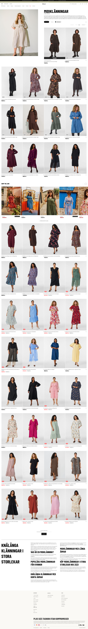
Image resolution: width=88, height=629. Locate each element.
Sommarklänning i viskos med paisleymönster (72, 256)
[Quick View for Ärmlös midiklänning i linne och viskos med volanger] (22, 521)
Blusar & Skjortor (36, 596)
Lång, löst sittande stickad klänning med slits (8, 99)
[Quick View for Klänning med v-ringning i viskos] (43, 483)
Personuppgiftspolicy (36, 627)
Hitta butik (62, 601)
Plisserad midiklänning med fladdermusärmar (30, 445)
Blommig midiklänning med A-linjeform (71, 521)
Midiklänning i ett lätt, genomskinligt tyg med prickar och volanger (10, 370)
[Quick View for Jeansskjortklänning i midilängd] (64, 369)
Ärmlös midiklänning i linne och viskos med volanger (9, 521)
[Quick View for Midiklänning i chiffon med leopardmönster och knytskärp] (64, 483)
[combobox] (74, 4)
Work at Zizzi (35, 612)
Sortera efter (83, 24)
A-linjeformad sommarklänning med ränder (51, 445)
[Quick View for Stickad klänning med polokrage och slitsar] (86, 60)
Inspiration (6, 3)
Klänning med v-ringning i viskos (28, 483)
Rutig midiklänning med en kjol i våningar (50, 61)
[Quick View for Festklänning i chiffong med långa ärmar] (64, 408)
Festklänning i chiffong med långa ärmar (50, 408)
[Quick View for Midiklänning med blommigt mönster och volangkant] (43, 293)
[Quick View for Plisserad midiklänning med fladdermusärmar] (43, 445)
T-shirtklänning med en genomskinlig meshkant (51, 174)
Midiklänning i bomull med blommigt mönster (8, 331)
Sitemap (49, 627)
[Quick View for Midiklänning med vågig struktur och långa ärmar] (86, 174)
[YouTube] (83, 625)
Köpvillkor (41, 627)
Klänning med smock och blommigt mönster (72, 331)
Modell (79, 24)
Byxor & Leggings (36, 599)
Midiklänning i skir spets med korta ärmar (29, 369)
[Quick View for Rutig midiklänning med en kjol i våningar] (64, 61)
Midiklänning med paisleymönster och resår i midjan (31, 99)
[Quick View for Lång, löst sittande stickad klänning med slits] (22, 99)
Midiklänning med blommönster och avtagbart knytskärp (53, 99)
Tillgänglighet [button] (63, 604)
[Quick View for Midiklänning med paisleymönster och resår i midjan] (43, 99)
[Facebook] (80, 625)
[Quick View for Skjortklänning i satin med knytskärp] (22, 174)
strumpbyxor (67, 556)
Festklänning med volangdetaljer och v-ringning (30, 174)
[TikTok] (82, 625)
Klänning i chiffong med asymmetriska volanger (73, 293)
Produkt (76, 24)
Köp (2, 3)
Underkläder (35, 604)
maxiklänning (32, 556)
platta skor (80, 17)
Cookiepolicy (44, 627)
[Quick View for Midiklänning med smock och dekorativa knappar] (43, 408)
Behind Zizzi (35, 609)
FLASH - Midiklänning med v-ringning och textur (73, 369)
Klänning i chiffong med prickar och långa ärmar (73, 99)
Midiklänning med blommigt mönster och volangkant (31, 293)
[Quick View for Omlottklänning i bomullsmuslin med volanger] (64, 293)
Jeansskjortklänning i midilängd (49, 369)
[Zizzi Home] (44, 3)
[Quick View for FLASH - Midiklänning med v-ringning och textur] (86, 369)
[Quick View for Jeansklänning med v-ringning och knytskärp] (86, 137)
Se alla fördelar (50, 596)
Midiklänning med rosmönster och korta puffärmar (52, 256)
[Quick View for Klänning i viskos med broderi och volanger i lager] (22, 137)
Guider (11, 3)
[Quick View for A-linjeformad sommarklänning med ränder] (64, 445)
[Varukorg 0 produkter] (86, 4)
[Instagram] (79, 625)
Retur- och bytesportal (64, 598)
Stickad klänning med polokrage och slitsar (72, 60)
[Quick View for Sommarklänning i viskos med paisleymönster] (86, 256)
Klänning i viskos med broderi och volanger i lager (9, 137)
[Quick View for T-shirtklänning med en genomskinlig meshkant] (64, 174)
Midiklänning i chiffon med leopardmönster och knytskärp (53, 483)
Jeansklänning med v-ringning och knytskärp (72, 137)
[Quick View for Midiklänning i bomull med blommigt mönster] (22, 331)
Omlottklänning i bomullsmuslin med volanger (51, 293)
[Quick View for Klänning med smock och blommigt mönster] (86, 331)
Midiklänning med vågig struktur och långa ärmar (73, 174)
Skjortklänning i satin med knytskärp (7, 174)
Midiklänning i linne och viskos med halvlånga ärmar (73, 445)
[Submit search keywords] (70, 3)
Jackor (35, 598)
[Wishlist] (64, 29)
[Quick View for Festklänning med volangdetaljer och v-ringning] (43, 174)
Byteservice (63, 596)
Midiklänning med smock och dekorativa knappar (30, 408)
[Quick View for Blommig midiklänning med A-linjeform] (86, 521)
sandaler (73, 542)
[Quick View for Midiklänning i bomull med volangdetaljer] (43, 331)
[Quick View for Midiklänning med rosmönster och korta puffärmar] (64, 256)
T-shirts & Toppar (36, 595)
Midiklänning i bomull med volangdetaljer (29, 331)
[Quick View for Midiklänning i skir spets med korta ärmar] (43, 369)
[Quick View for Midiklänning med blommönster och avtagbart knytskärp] (64, 99)
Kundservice (63, 595)
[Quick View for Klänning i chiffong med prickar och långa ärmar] (86, 99)
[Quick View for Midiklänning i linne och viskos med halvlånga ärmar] (86, 445)
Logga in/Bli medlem (50, 595)
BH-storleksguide (63, 599)
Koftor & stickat (36, 601)
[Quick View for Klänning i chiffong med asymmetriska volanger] (86, 293)
